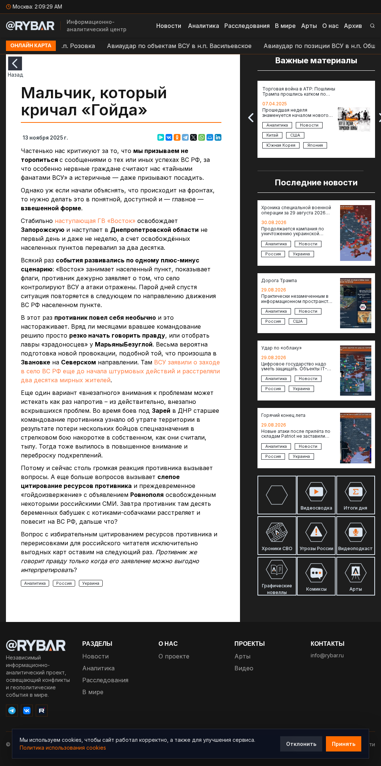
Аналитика (203, 25)
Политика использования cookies (63, 747)
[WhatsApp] (201, 137)
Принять (343, 744)
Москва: (37, 6)
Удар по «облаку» (281, 348)
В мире (285, 25)
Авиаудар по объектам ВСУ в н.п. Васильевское (165, 46)
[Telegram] (185, 137)
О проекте (174, 656)
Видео (243, 668)
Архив (353, 25)
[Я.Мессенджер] (160, 137)
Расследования (247, 25)
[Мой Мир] (209, 137)
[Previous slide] (250, 117)
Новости (168, 25)
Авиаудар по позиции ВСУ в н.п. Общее (309, 46)
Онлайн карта (30, 45)
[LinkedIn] (218, 137)
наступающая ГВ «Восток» (95, 220)
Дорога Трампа (279, 280)
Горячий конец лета (283, 415)
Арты (309, 25)
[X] (193, 137)
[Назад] (15, 63)
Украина (90, 583)
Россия (64, 583)
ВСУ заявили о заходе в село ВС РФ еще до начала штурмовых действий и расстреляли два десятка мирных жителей (120, 371)
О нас (330, 25)
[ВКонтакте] (169, 137)
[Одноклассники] (177, 137)
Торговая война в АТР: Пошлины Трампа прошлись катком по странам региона (298, 91)
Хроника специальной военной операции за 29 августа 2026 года (296, 210)
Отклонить (301, 744)
